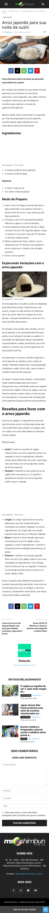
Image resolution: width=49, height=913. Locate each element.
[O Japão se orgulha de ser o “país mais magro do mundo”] (10, 691)
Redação (8, 32)
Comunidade (25, 717)
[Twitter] (28, 890)
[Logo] (24, 845)
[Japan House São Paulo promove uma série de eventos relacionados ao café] (10, 710)
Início (4, 11)
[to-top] (45, 908)
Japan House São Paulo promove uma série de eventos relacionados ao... (31, 709)
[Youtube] (35, 890)
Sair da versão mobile (24, 909)
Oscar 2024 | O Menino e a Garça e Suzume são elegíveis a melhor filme (37, 627)
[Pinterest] (37, 70)
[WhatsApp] (24, 70)
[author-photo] (24, 657)
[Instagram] (21, 890)
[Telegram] (30, 70)
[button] (6, 4)
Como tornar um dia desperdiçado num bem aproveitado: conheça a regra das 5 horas (12, 628)
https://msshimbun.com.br (24, 665)
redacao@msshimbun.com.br (29, 873)
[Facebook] (11, 70)
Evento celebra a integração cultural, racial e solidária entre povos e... (33, 731)
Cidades (23, 739)
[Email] (17, 70)
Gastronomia (14, 11)
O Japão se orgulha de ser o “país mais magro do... (33, 689)
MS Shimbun (34, 738)
